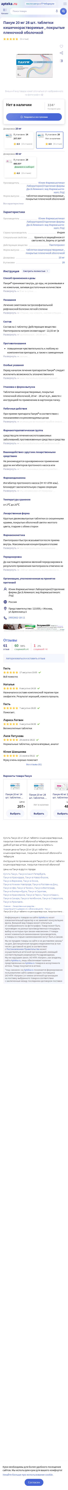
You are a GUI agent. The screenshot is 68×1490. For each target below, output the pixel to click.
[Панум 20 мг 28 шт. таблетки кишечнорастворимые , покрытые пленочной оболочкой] (49, 140)
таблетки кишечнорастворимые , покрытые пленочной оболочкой (45, 251)
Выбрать (15, 813)
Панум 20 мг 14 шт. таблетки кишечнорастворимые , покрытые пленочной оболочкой (15, 796)
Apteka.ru (43, 917)
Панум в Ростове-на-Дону (45, 884)
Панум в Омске (30, 880)
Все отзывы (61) (34, 764)
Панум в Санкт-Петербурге (31, 873)
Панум (47, 909)
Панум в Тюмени (25, 887)
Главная (7, 906)
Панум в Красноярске (14, 894)
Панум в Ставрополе (52, 898)
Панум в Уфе (9, 887)
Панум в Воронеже (12, 880)
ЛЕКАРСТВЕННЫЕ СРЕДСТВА (23, 906)
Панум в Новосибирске (36, 877)
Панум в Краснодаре (13, 877)
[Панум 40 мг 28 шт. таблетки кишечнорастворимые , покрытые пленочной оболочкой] (20, 167)
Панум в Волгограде (44, 887)
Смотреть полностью (34, 271)
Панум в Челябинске (31, 898)
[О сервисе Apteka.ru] (65, 4)
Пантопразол (57, 244)
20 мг (62, 257)
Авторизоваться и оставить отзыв (25, 658)
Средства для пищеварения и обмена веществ (23, 909)
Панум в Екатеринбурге (15, 891)
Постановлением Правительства (22, 949)
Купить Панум (10, 873)
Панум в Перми (33, 894)
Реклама (60, 626)
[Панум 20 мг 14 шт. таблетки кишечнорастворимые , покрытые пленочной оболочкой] (19, 140)
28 (63, 262)
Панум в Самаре (11, 898)
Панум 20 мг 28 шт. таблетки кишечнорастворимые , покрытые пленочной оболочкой (39, 796)
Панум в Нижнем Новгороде (17, 884)
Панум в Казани (50, 894)
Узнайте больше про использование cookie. (28, 1474)
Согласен (34, 1482)
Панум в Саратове (37, 891)
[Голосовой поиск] (56, 11)
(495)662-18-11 (17, 617)
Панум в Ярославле (12, 901)
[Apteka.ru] (9, 4)
